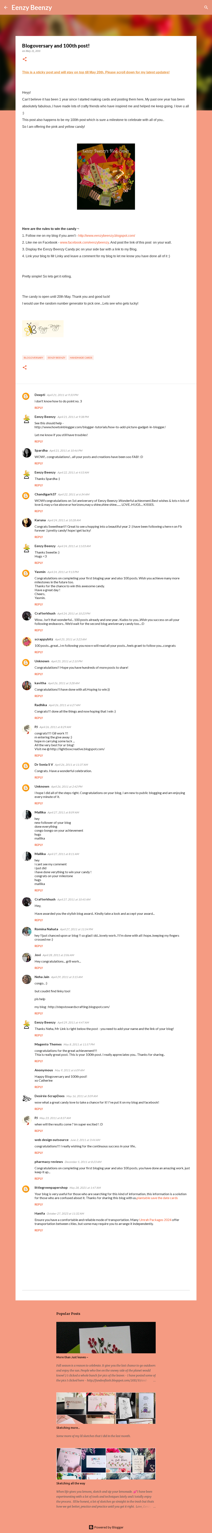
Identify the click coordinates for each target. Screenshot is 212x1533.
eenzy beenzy (56, 357)
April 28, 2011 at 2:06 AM (58, 955)
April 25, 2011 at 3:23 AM (70, 639)
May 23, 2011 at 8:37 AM (55, 1118)
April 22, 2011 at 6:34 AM (73, 494)
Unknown (42, 661)
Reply (39, 407)
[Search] (57, 7)
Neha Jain (42, 977)
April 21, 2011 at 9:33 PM (62, 395)
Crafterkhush (45, 613)
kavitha (40, 683)
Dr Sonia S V (44, 764)
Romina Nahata (46, 929)
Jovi (38, 955)
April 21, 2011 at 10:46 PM (65, 450)
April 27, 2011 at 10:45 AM (73, 899)
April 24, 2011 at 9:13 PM (62, 572)
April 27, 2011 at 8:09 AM (63, 812)
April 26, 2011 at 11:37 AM (71, 764)
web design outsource (52, 1140)
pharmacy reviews (49, 1162)
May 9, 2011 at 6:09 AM (69, 1070)
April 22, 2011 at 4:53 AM (73, 472)
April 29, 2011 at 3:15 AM (66, 977)
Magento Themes (48, 1044)
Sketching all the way (70, 1483)
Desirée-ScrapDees (50, 1096)
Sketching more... (68, 1427)
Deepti (40, 395)
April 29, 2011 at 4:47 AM (73, 1022)
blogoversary (33, 357)
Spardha (41, 450)
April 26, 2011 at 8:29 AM (55, 727)
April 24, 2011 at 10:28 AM (64, 520)
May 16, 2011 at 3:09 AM (82, 1096)
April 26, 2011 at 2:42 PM (66, 786)
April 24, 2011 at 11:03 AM (73, 546)
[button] (24, 59)
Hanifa (40, 1213)
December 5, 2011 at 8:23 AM (83, 1162)
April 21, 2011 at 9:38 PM (73, 417)
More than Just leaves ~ (72, 1357)
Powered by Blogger (109, 1527)
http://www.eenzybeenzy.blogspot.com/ (106, 235)
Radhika (41, 705)
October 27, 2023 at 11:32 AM (65, 1213)
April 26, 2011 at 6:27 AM (64, 705)
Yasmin (40, 572)
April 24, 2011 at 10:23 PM (73, 613)
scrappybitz (44, 639)
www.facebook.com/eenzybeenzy (84, 242)
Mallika (40, 812)
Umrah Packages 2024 (155, 1220)
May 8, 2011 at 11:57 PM (78, 1044)
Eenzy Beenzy (32, 7)
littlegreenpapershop (51, 1187)
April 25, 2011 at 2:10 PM (66, 661)
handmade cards (81, 357)
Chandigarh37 (45, 494)
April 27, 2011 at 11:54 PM (76, 929)
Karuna (40, 520)
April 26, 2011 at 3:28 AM (63, 683)
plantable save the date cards (157, 1198)
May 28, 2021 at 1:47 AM (85, 1187)
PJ (36, 727)
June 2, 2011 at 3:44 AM (85, 1140)
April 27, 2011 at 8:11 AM (63, 854)
